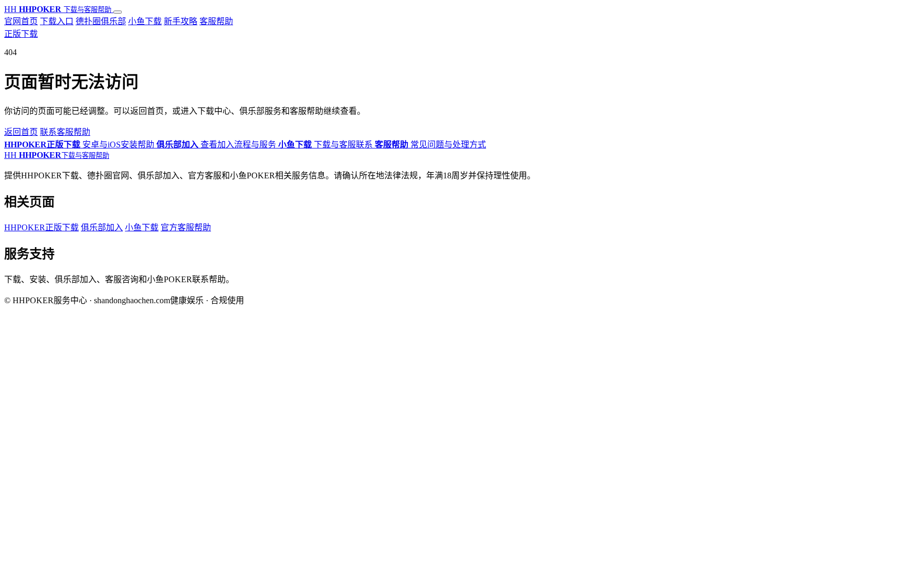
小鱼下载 (145, 21)
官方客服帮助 (186, 227)
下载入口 (56, 21)
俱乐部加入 (102, 227)
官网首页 (21, 21)
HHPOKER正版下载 (41, 227)
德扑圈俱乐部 (101, 21)
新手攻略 (180, 21)
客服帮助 (216, 21)
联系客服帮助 (65, 131)
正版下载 (21, 33)
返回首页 (21, 131)
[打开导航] (117, 12)
